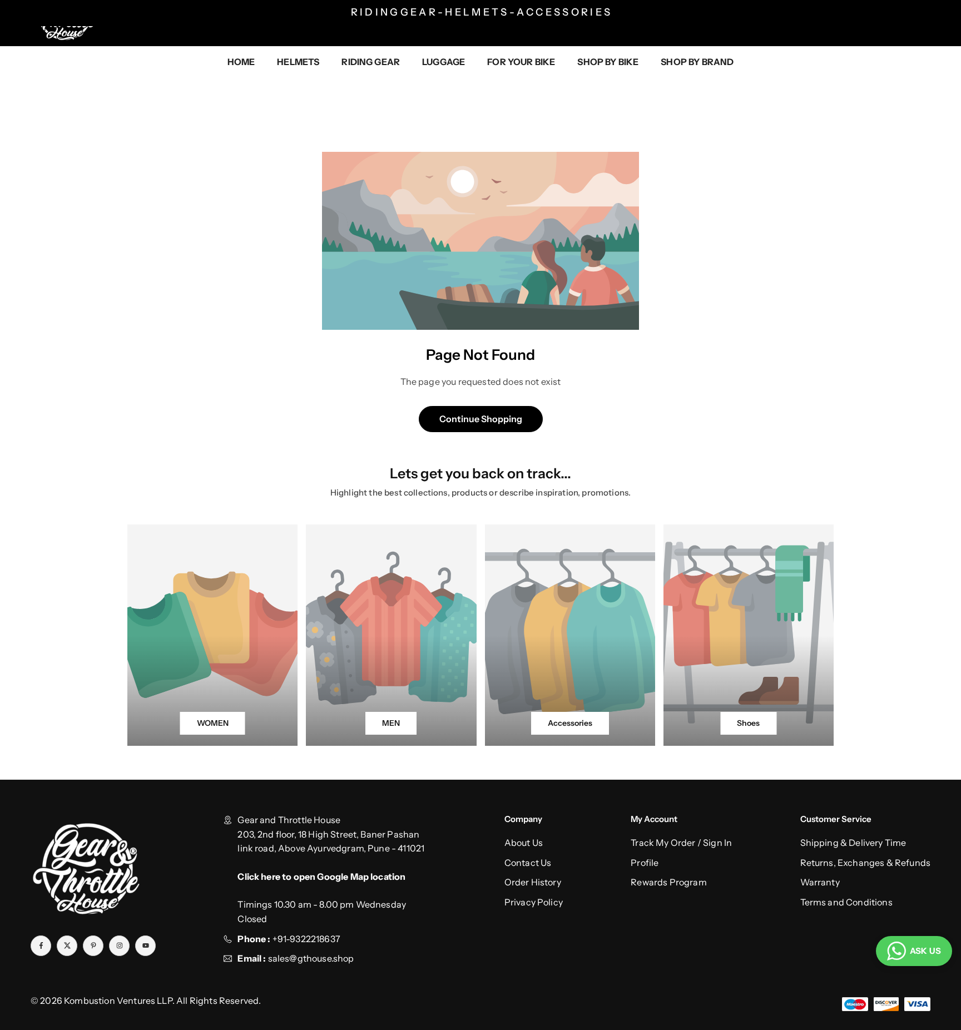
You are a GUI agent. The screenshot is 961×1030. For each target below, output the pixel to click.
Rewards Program (668, 882)
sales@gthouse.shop (310, 958)
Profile (644, 862)
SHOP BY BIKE (607, 61)
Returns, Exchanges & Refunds (865, 862)
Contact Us (528, 862)
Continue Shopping (480, 418)
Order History (532, 882)
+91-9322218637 (306, 938)
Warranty (820, 882)
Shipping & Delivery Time (853, 842)
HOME (241, 61)
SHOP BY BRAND (697, 61)
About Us (523, 842)
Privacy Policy (533, 902)
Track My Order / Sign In (681, 842)
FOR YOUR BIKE (521, 61)
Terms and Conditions (846, 902)
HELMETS (298, 61)
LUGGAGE (443, 61)
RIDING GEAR (370, 61)
